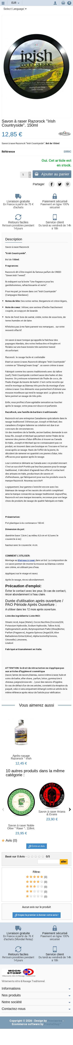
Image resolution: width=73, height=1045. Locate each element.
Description (13, 239)
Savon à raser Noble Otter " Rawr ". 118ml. (21, 827)
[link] (51, 184)
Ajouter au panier (55, 174)
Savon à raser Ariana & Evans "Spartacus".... (52, 814)
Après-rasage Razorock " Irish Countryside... (21, 758)
